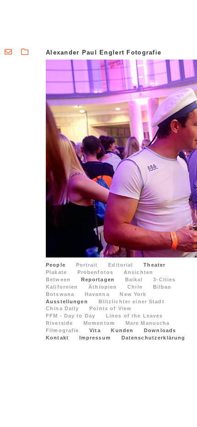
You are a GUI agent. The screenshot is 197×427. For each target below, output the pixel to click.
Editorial (120, 265)
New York (133, 294)
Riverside (59, 323)
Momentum (99, 323)
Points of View (110, 308)
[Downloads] (24, 52)
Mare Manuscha (148, 323)
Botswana (60, 294)
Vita (95, 330)
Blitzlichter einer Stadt (131, 301)
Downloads (160, 330)
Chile (134, 287)
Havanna (97, 294)
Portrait (87, 265)
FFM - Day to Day (70, 315)
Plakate (56, 272)
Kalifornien (62, 287)
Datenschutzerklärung (153, 337)
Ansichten (138, 272)
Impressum (95, 337)
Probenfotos (95, 272)
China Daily (62, 308)
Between (58, 279)
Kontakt (57, 337)
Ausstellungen (67, 301)
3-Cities (164, 279)
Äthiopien (102, 287)
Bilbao (162, 287)
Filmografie (62, 330)
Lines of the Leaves (134, 315)
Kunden (122, 330)
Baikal (134, 279)
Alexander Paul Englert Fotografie (103, 52)
